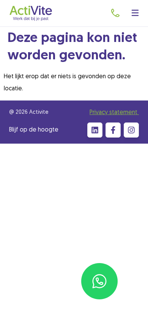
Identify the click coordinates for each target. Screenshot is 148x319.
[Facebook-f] (113, 130)
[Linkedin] (94, 130)
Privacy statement (114, 113)
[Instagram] (131, 130)
